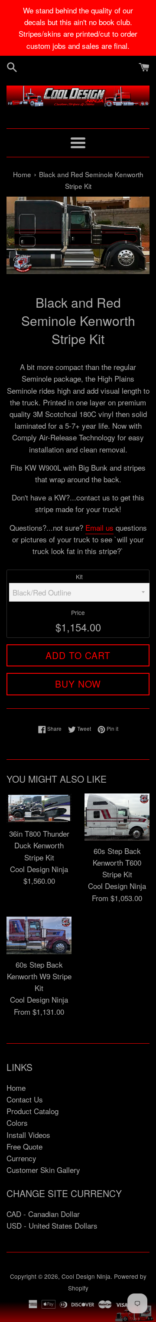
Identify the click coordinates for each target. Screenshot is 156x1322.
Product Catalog (32, 1110)
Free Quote (24, 1146)
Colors (17, 1122)
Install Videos (28, 1134)
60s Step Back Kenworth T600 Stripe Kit (117, 862)
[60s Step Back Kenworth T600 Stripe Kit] (117, 817)
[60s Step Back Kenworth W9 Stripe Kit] (39, 935)
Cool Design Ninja (86, 1276)
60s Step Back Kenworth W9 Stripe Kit (39, 976)
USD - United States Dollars (52, 1225)
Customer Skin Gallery (43, 1169)
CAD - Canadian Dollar (43, 1213)
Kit (79, 576)
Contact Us (24, 1099)
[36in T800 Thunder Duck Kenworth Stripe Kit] (39, 808)
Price (78, 612)
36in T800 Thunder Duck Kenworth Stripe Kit (39, 845)
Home (16, 1087)
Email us (99, 527)
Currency (21, 1158)
